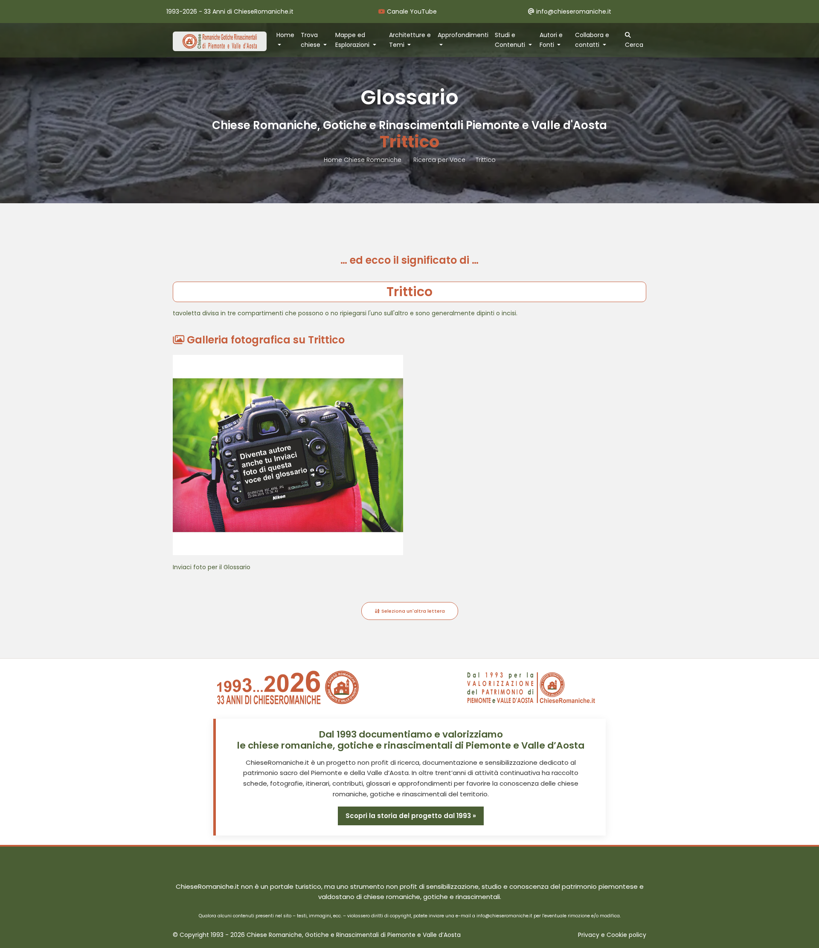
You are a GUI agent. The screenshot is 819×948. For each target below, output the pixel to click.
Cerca (634, 44)
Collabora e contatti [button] (592, 40)
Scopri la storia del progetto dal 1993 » (411, 815)
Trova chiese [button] (311, 40)
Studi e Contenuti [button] (511, 40)
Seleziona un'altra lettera (412, 611)
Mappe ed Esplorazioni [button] (353, 40)
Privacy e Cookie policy (612, 935)
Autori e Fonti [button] (551, 40)
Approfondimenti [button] (463, 35)
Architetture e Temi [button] (410, 40)
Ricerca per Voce (439, 160)
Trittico (486, 160)
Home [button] (285, 35)
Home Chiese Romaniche (363, 160)
